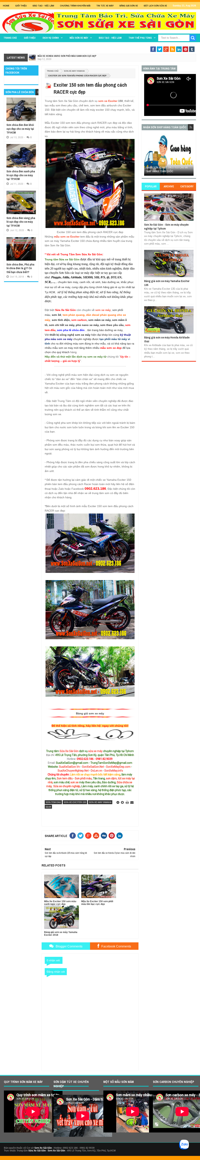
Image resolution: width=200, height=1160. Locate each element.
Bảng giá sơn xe (129, 5)
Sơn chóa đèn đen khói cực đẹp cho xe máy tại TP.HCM (20, 128)
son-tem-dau (53, 802)
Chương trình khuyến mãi (75, 5)
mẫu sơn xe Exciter (66, 236)
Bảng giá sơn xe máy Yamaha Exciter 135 (167, 283)
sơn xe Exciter (107, 100)
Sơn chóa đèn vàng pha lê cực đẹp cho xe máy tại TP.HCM (20, 222)
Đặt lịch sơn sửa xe (155, 5)
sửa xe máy (95, 751)
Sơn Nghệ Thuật (172, 45)
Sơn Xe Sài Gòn (43, 1148)
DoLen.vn (96, 770)
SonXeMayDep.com (118, 766)
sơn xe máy (103, 310)
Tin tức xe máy (105, 5)
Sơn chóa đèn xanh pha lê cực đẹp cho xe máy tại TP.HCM (20, 175)
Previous (146, 155)
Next (191, 155)
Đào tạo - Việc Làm (43, 5)
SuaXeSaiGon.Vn (69, 766)
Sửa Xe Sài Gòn (69, 751)
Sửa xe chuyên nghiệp (66, 786)
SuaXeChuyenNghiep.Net (73, 770)
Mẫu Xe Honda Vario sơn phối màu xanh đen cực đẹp (67, 56)
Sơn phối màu (83, 778)
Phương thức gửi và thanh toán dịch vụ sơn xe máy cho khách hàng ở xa (168, 167)
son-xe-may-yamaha (74, 71)
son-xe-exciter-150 (75, 802)
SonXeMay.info (113, 770)
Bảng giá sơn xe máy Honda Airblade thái (166, 339)
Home (6, 5)
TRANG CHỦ (10, 37)
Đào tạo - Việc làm (110, 37)
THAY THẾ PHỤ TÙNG (140, 37)
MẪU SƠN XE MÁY (79, 37)
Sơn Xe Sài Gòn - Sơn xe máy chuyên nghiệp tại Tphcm (166, 227)
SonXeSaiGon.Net (93, 766)
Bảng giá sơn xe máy (90, 713)
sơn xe (75, 782)
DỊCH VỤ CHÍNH (51, 37)
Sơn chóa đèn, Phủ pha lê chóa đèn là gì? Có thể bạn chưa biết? (20, 268)
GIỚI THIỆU (21, 5)
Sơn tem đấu (65, 778)
